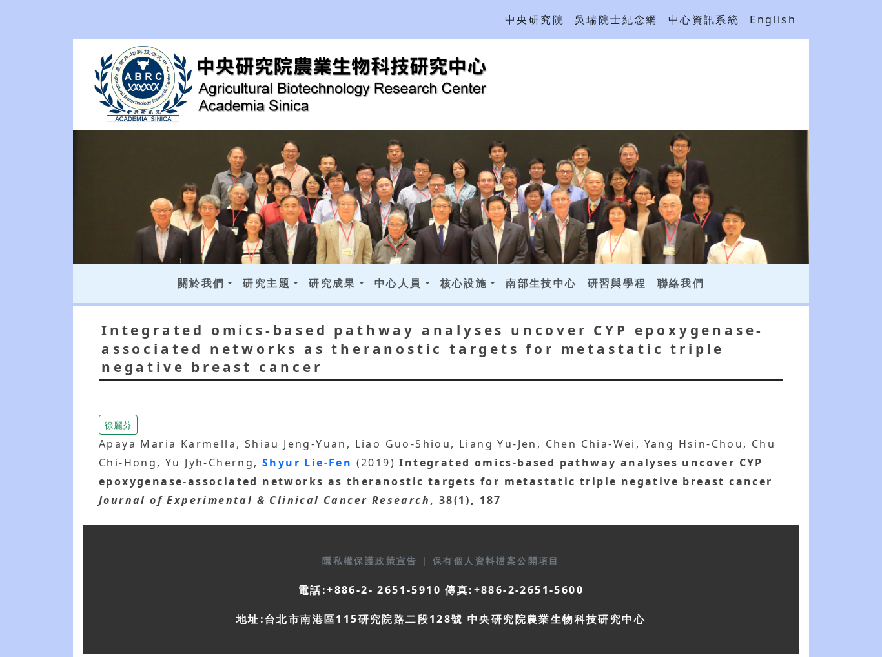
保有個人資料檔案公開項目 (496, 560)
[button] (118, 424)
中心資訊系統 (703, 19)
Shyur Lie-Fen (309, 462)
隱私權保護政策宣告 (372, 560)
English (773, 19)
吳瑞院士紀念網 (616, 19)
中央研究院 (534, 19)
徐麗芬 (118, 425)
